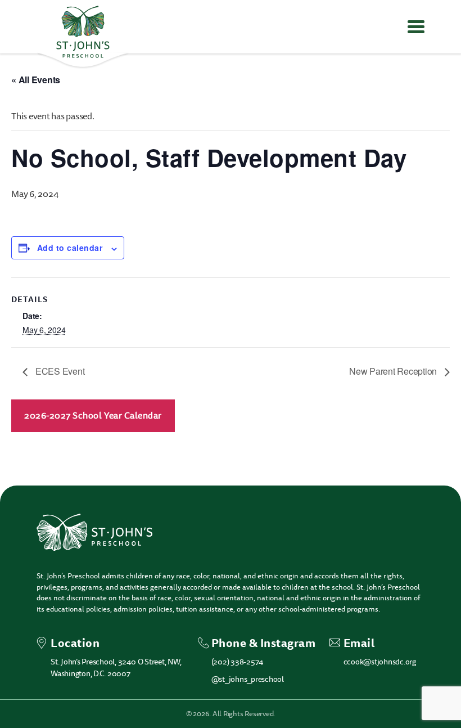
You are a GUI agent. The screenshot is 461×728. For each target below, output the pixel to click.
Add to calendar (69, 247)
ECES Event (58, 371)
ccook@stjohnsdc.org (380, 662)
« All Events (35, 79)
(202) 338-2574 (237, 662)
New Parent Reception (394, 371)
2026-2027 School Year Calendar (93, 416)
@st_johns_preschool (247, 679)
